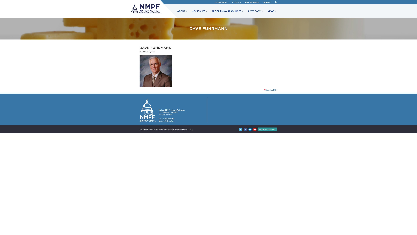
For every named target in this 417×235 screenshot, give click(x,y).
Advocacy (255, 11)
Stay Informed (252, 2)
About (181, 11)
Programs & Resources (227, 11)
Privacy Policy (188, 129)
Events (236, 2)
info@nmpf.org (169, 121)
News (271, 11)
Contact (267, 2)
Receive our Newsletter (267, 129)
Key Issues (199, 11)
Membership (221, 2)
